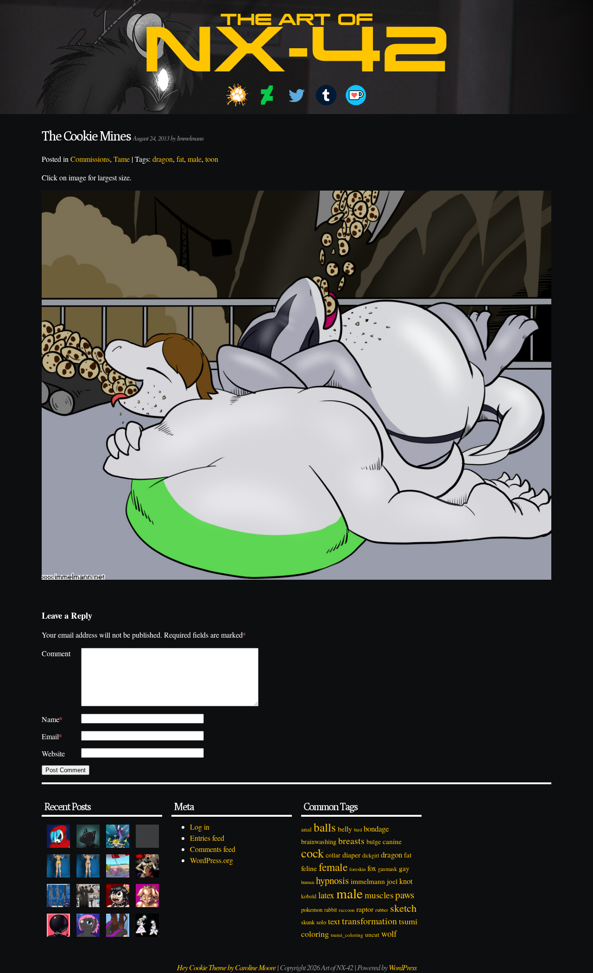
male (195, 159)
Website (53, 753)
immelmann (368, 881)
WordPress (402, 967)
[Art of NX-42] (296, 78)
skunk (308, 922)
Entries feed (207, 838)
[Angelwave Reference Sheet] (88, 895)
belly (345, 828)
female (333, 866)
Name (52, 719)
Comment (56, 653)
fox (371, 868)
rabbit (330, 909)
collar (333, 855)
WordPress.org (211, 860)
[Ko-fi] (355, 95)
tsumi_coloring (347, 934)
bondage (376, 828)
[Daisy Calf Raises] (58, 865)
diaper (351, 854)
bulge (373, 841)
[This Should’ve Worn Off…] (117, 925)
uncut (372, 934)
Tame (122, 159)
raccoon (346, 910)
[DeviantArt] (266, 95)
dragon (162, 159)
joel (392, 881)
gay (404, 868)
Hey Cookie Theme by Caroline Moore (226, 967)
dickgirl (370, 855)
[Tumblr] (326, 95)
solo (321, 922)
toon (211, 159)
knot (406, 881)
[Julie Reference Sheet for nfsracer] (58, 895)
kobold (308, 896)
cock (312, 853)
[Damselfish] (117, 836)
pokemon (311, 910)
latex (326, 895)
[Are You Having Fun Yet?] (147, 865)
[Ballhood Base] (58, 925)
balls (325, 827)
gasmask (387, 868)
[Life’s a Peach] (117, 865)
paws (404, 894)
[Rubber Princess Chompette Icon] (117, 895)
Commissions (90, 159)
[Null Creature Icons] (88, 836)
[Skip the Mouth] (147, 836)
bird (358, 829)
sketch (403, 908)
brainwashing (318, 841)
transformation (369, 921)
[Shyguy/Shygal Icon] (58, 836)
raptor (364, 909)
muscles (379, 895)
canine (392, 841)
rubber (381, 909)
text (334, 921)
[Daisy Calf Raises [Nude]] (88, 865)
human (307, 882)
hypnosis (332, 880)
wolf (389, 933)
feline (309, 868)
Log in (199, 827)
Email (52, 736)
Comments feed (212, 849)
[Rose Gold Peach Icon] (147, 895)
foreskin (357, 868)
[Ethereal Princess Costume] (147, 925)
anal (306, 829)
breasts (351, 840)
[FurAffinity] (237, 95)
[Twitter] (296, 95)
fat (180, 159)
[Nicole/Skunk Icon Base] (88, 925)
